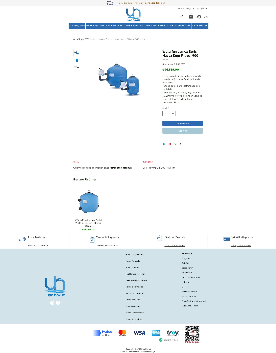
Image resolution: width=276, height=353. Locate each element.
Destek (185, 287)
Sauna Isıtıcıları (133, 306)
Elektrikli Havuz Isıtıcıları (136, 280)
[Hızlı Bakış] (88, 202)
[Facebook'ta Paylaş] (164, 144)
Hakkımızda (187, 272)
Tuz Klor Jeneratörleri (135, 274)
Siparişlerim (187, 268)
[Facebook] (58, 303)
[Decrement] (164, 113)
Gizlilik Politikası (189, 296)
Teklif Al (185, 263)
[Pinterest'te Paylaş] (169, 144)
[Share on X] (180, 144)
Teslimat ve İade (189, 291)
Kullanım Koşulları (190, 306)
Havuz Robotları (133, 300)
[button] (191, 16)
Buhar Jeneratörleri (135, 312)
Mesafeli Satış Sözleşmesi (193, 301)
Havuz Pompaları (133, 261)
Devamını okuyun (171, 102)
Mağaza (186, 258)
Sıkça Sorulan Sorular (192, 277)
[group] (137, 208)
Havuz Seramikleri (134, 319)
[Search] (182, 17)
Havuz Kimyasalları (134, 254)
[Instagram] (52, 303)
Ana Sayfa (78, 39)
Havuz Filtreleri (132, 267)
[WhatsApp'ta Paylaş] (175, 144)
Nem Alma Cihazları (134, 293)
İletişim (185, 282)
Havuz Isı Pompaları (134, 287)
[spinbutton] (169, 113)
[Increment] (173, 113)
